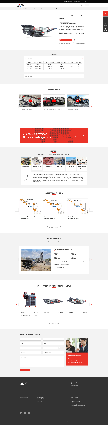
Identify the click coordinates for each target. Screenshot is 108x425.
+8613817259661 (73, 360)
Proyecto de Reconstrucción (75, 401)
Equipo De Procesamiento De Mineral (43, 400)
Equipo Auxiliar (39, 401)
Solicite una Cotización (66, 43)
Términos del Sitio (85, 421)
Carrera (86, 1)
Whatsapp (105, 30)
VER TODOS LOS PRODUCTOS (54, 323)
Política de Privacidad (76, 421)
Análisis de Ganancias (74, 397)
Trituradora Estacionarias (41, 396)
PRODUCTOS (25, 8)
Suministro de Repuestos (75, 404)
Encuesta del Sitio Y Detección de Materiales (78, 396)
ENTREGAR (25, 370)
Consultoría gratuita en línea (80, 43)
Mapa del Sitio (68, 421)
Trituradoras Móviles (32, 8)
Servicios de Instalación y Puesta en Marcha (78, 405)
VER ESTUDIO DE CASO (60, 267)
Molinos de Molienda (40, 398)
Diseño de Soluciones (74, 400)
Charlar (105, 25)
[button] (91, 106)
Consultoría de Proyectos (75, 398)
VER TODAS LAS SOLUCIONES (54, 227)
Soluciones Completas (24, 397)
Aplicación (22, 396)
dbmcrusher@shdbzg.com (68, 1)
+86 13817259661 (75, 383)
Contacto (105, 20)
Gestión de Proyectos (74, 402)
